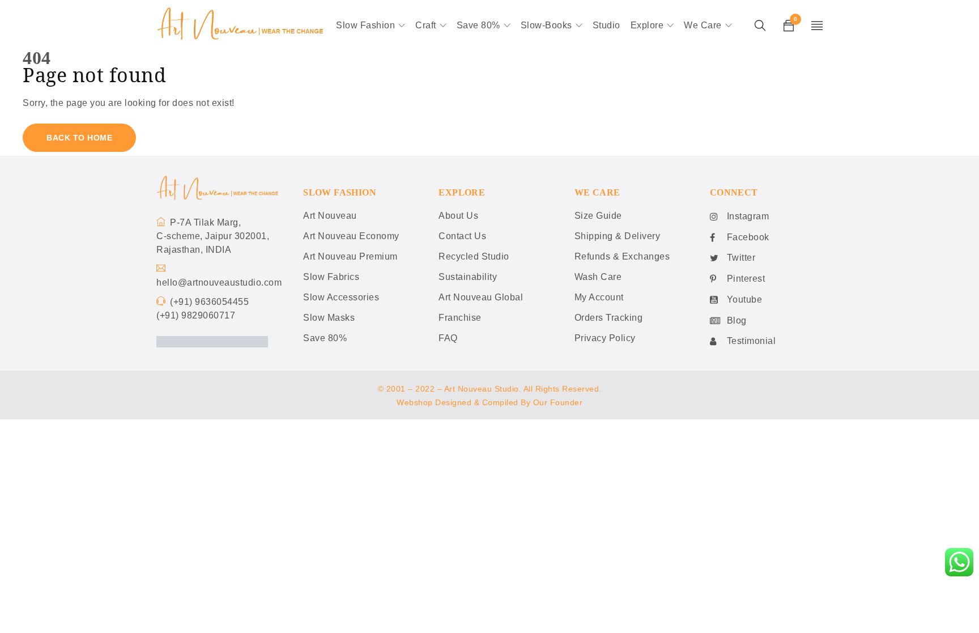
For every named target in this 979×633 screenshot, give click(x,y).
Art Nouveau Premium (350, 256)
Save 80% (325, 338)
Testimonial (751, 341)
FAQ (448, 338)
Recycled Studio (474, 256)
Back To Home (79, 137)
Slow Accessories (341, 297)
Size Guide (598, 215)
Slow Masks (329, 317)
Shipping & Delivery (617, 236)
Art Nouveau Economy (351, 236)
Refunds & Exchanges (622, 256)
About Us (458, 215)
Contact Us (462, 236)
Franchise (460, 317)
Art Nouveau (330, 215)
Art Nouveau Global (481, 297)
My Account (599, 297)
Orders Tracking (608, 317)
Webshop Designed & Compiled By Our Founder (489, 402)
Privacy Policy (605, 338)
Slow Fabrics (331, 277)
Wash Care (598, 277)
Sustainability (468, 277)
